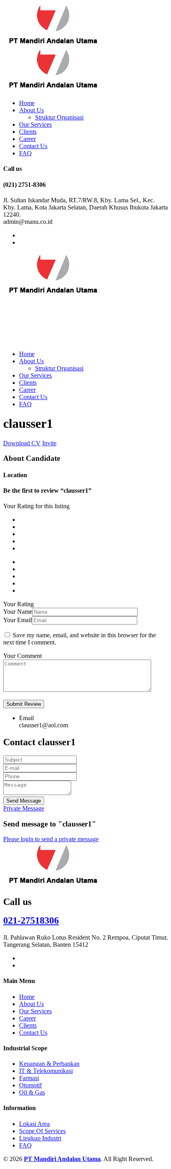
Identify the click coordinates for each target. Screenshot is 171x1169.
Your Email (17, 620)
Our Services (35, 124)
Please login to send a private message (51, 839)
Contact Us (33, 146)
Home (27, 103)
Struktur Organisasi (59, 117)
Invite (49, 443)
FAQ (25, 153)
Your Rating (18, 604)
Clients (28, 131)
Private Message (23, 808)
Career (27, 138)
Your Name (17, 611)
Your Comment (22, 655)
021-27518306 (31, 920)
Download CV (22, 443)
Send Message (23, 801)
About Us (31, 110)
